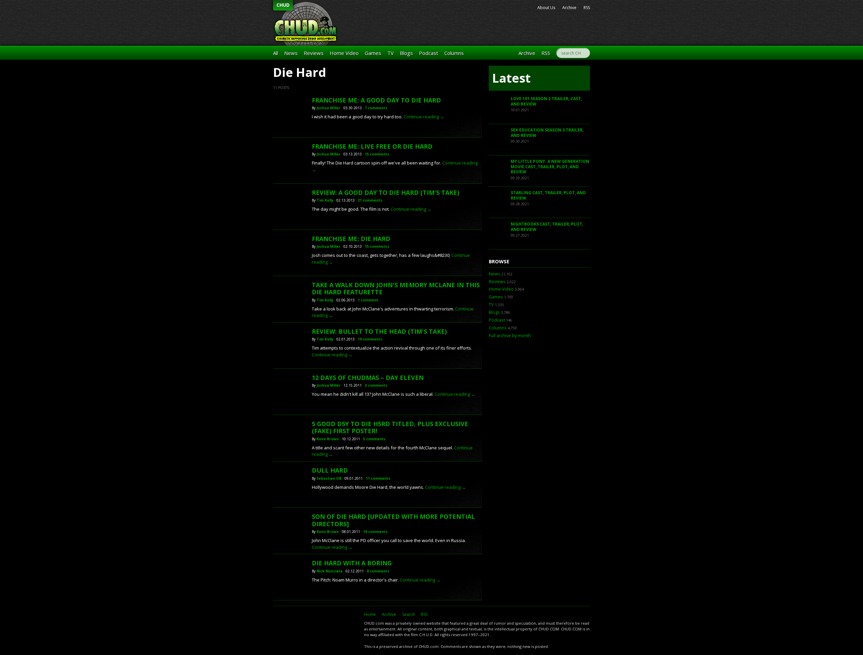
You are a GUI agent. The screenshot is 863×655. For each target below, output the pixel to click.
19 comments (370, 339)
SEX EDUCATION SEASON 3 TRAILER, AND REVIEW (547, 132)
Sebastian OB (329, 478)
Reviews (314, 53)
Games (373, 53)
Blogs (406, 53)
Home (370, 614)
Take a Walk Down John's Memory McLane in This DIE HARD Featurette (396, 288)
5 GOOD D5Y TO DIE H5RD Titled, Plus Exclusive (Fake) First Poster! (390, 427)
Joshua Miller (328, 108)
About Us (546, 7)
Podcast (428, 53)
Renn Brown (328, 439)
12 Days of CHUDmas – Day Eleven (368, 378)
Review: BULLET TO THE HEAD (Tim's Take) (379, 331)
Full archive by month (510, 335)
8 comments (378, 571)
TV (390, 53)
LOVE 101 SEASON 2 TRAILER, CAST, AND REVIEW (546, 101)
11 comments (378, 478)
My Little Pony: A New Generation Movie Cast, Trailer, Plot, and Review (550, 166)
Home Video (344, 53)
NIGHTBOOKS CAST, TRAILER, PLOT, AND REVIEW (547, 226)
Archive (569, 7)
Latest (511, 78)
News (291, 53)
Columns (454, 53)
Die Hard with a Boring (352, 563)
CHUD (283, 5)
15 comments (377, 154)
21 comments (370, 200)
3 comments (376, 385)
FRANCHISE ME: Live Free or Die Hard (372, 146)
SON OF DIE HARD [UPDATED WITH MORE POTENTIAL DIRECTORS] (393, 520)
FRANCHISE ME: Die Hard (351, 239)
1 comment (368, 300)
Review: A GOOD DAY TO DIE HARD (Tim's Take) (385, 192)
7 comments (376, 108)
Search (408, 614)
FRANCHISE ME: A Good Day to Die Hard (376, 100)
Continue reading (424, 117)
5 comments (374, 439)
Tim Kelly (325, 200)
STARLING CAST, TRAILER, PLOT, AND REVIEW (548, 195)
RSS (587, 7)
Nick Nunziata (330, 571)
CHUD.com (315, 627)
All (275, 53)
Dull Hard (330, 470)
